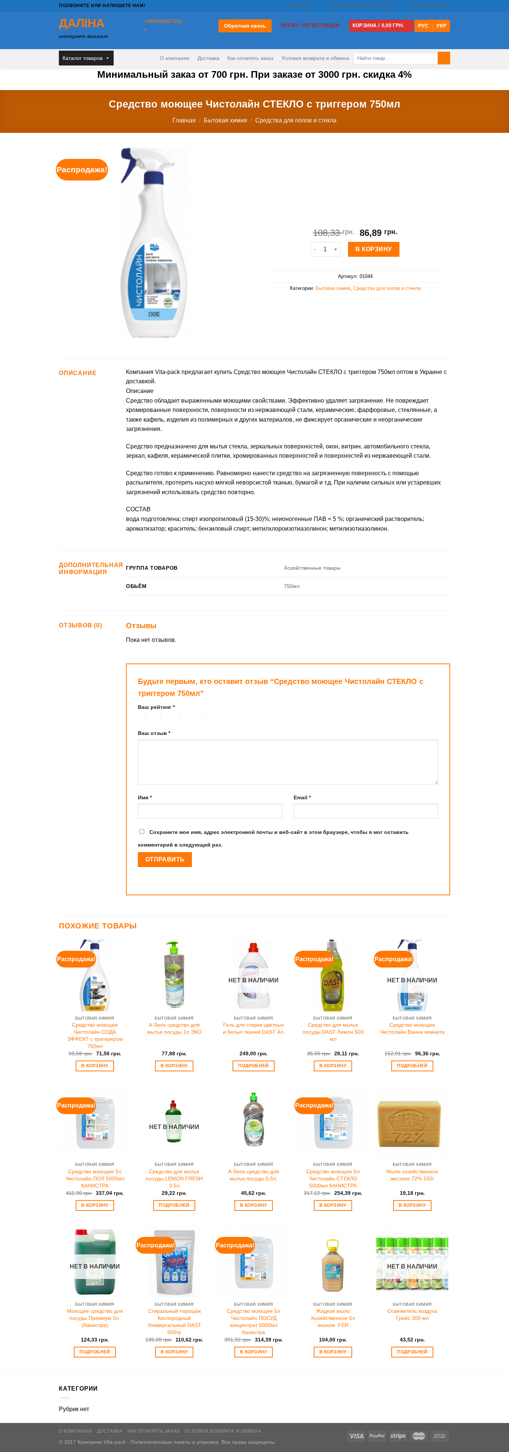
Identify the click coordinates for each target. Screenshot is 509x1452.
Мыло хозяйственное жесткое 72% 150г (412, 1174)
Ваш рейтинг (156, 707)
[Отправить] (444, 58)
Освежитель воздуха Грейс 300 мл (412, 1314)
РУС (423, 26)
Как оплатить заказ (250, 58)
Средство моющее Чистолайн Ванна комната (412, 1028)
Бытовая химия (225, 120)
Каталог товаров (82, 58)
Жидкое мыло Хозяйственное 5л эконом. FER (333, 1318)
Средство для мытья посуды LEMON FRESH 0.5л (174, 1178)
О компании (174, 58)
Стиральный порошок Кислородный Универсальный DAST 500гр (174, 1321)
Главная (184, 120)
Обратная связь (245, 26)
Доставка (208, 58)
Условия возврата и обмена (315, 58)
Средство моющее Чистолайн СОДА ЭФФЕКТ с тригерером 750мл (95, 1035)
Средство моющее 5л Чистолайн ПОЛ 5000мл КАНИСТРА (95, 1178)
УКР (441, 26)
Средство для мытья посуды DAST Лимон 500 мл (333, 1032)
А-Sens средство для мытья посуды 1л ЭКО (174, 1028)
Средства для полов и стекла (295, 120)
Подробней (253, 1066)
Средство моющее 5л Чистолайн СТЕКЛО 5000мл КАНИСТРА (333, 1178)
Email (302, 797)
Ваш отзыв (154, 733)
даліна (82, 23)
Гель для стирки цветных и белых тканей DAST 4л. (254, 1028)
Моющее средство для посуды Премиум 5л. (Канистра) (95, 1318)
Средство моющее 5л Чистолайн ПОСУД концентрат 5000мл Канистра (253, 1321)
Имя (145, 797)
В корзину (373, 249)
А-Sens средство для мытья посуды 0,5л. (253, 1174)
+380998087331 (162, 21)
